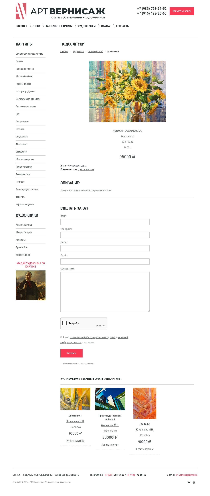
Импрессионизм (24, 166)
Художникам (87, 26)
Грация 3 (145, 423)
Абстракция (22, 144)
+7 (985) (151, 8)
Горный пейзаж (23, 83)
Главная (21, 26)
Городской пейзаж (25, 68)
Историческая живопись (28, 98)
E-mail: (63, 255)
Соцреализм (22, 136)
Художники (78, 51)
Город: (63, 242)
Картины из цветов (25, 204)
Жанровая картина (25, 159)
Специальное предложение (29, 53)
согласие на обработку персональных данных (92, 337)
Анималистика (23, 174)
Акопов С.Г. (21, 239)
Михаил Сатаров (24, 232)
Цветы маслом (86, 169)
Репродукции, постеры (27, 189)
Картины (64, 51)
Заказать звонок (181, 11)
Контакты (122, 26)
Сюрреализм (22, 121)
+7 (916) (151, 13)
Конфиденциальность (66, 475)
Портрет (20, 181)
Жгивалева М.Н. (95, 51)
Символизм (21, 151)
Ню (17, 114)
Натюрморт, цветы (25, 91)
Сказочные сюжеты (26, 106)
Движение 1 (75, 415)
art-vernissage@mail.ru (186, 474)
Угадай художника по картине (31, 265)
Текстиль (20, 196)
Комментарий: (67, 268)
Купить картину (75, 440)
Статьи (106, 26)
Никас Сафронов (24, 224)
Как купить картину (59, 26)
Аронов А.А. (21, 247)
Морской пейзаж (24, 76)
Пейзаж (20, 61)
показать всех (23, 254)
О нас (36, 26)
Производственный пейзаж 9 (110, 417)
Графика (20, 129)
